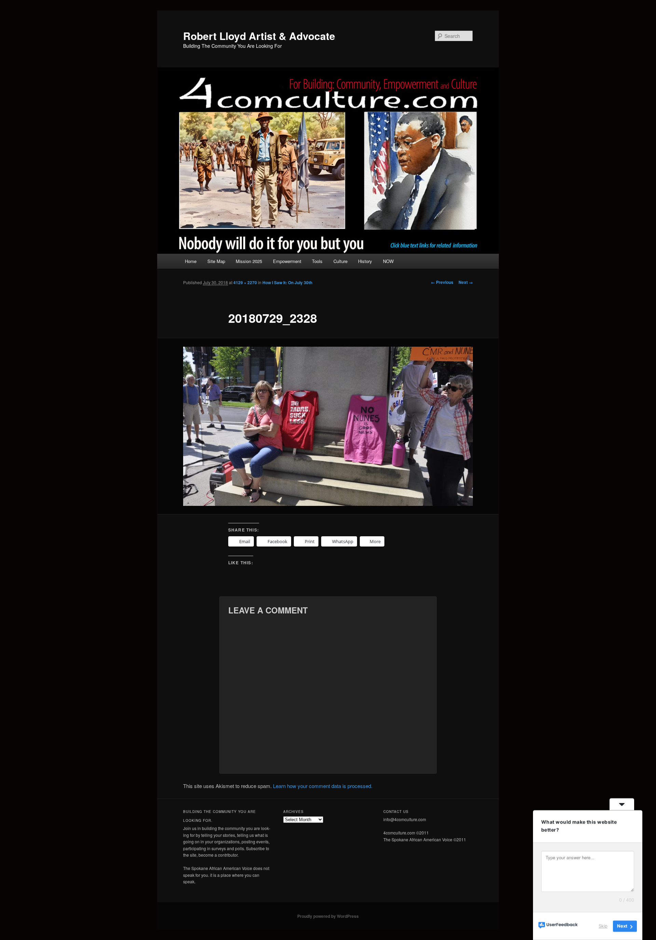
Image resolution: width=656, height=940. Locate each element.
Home (190, 261)
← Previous (442, 282)
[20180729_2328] (328, 426)
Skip (603, 926)
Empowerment (287, 261)
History (365, 261)
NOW (388, 261)
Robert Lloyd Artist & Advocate (259, 35)
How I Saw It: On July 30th (287, 282)
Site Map (216, 261)
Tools (317, 261)
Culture (340, 261)
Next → (466, 282)
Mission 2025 (249, 261)
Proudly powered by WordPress (328, 916)
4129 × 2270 (245, 282)
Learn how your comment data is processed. (322, 785)
